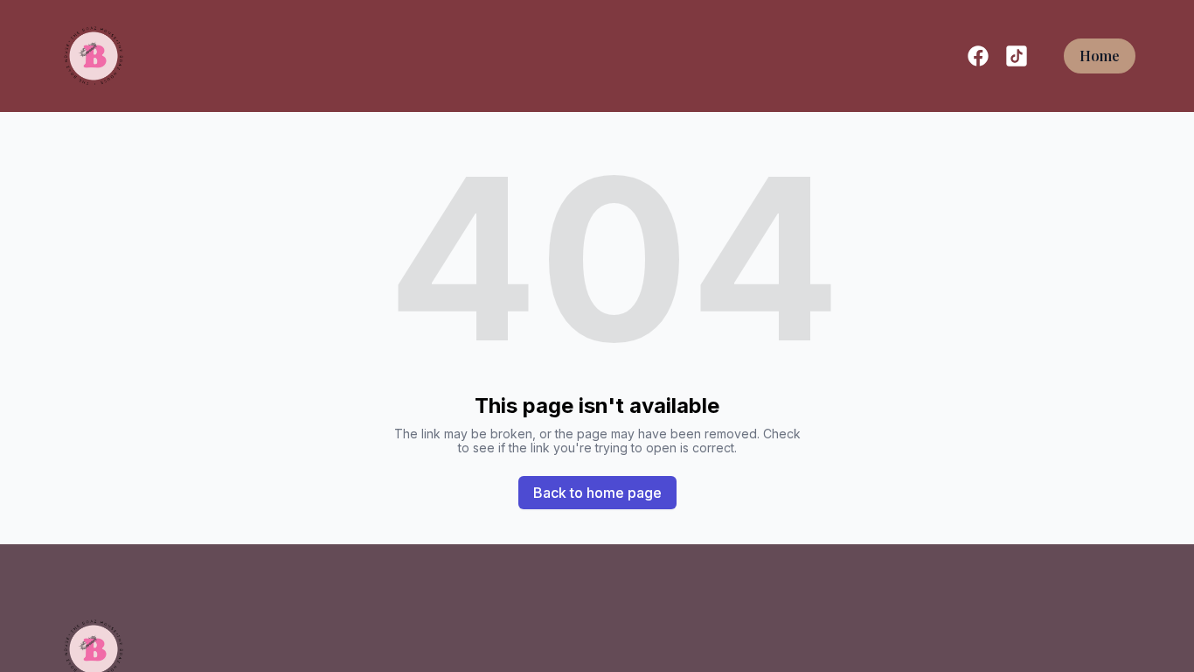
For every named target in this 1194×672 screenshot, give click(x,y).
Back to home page (597, 492)
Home (1099, 55)
